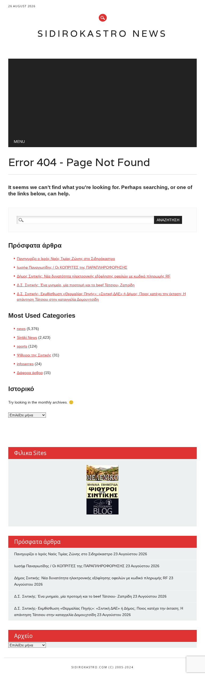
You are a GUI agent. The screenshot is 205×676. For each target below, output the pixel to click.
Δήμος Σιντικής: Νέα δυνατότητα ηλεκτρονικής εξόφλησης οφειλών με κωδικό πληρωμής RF (94, 276)
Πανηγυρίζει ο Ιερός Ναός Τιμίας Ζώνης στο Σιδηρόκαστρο (66, 258)
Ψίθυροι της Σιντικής (34, 355)
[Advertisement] (102, 96)
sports (22, 346)
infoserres (25, 364)
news (21, 329)
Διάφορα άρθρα (30, 373)
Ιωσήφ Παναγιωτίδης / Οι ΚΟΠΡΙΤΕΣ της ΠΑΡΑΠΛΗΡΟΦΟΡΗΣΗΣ (72, 267)
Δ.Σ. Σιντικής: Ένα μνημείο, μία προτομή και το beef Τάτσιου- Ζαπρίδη (76, 285)
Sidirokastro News (102, 33)
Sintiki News (27, 337)
